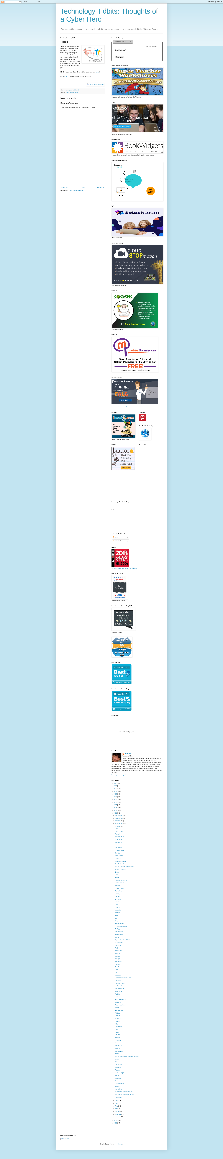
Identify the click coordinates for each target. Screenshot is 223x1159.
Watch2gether (119, 837)
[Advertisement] (82, 172)
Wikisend (118, 1002)
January (118, 1117)
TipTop (117, 1059)
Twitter (76, 92)
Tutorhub (118, 1078)
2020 (115, 789)
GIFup (117, 972)
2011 (115, 813)
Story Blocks (119, 856)
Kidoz (117, 1032)
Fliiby (116, 997)
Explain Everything (121, 880)
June (117, 1103)
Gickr (116, 875)
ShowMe (118, 885)
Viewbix (117, 1048)
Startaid (117, 896)
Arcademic (118, 967)
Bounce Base (119, 932)
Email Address (120, 50)
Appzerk (117, 834)
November (118, 818)
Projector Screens (117, 407)
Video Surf (118, 1026)
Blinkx (117, 877)
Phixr (116, 915)
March (117, 1111)
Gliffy (116, 970)
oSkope (117, 959)
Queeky (117, 894)
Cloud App (118, 1064)
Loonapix (118, 975)
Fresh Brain (118, 1097)
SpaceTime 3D (119, 989)
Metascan (118, 845)
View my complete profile (119, 775)
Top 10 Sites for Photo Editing (124, 866)
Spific (116, 1029)
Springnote (118, 961)
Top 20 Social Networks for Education (127, 1056)
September (119, 823)
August (117, 826)
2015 (115, 802)
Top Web (118, 853)
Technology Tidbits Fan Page (124, 1092)
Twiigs (117, 921)
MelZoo (117, 1035)
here (97, 72)
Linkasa (117, 1016)
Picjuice (117, 1021)
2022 (115, 783)
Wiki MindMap (119, 934)
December (118, 815)
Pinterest (118, 1086)
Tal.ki (116, 1062)
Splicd (117, 902)
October (118, 821)
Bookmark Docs (120, 983)
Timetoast (118, 1018)
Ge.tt (116, 829)
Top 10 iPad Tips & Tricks (123, 940)
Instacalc (118, 899)
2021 (115, 786)
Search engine (70, 92)
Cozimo (117, 956)
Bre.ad (117, 1075)
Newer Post (64, 187)
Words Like (118, 1089)
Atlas (116, 904)
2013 (115, 807)
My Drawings (119, 942)
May (116, 1106)
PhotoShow (118, 891)
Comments (117, 541)
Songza (117, 964)
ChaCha (117, 907)
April (116, 1109)
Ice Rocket (118, 986)
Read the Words (120, 1005)
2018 (115, 794)
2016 (115, 799)
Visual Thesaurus (120, 869)
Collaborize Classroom (122, 864)
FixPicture (118, 929)
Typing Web (118, 1046)
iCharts (117, 1024)
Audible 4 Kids (119, 1010)
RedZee (117, 994)
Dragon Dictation (120, 861)
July (116, 1100)
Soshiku (117, 1037)
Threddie (118, 1067)
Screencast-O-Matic (121, 926)
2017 (115, 797)
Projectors (129, 407)
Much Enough (119, 1073)
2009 (115, 1123)
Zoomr (117, 872)
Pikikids (117, 1013)
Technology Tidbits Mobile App (124, 1094)
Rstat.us (117, 1070)
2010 (115, 1120)
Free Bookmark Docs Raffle (123, 978)
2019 (115, 791)
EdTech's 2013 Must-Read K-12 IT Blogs (124, 568)
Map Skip (118, 953)
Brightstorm (118, 842)
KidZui (117, 1007)
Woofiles (117, 913)
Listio (116, 918)
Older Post (100, 187)
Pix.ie (116, 948)
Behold (117, 937)
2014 (115, 805)
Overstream (118, 980)
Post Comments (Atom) (76, 190)
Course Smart (119, 850)
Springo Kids (119, 1051)
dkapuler (128, 753)
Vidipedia (118, 910)
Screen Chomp (120, 883)
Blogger (120, 1144)
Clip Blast (118, 945)
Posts (116, 537)
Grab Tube (118, 839)
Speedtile (118, 1043)
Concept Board (120, 888)
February (118, 1114)
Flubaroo (118, 1040)
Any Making (118, 847)
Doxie (117, 1081)
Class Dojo (118, 858)
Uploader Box (119, 1083)
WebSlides (118, 951)
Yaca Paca (118, 991)
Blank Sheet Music (121, 999)
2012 (115, 810)
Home (83, 187)
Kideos (117, 1054)
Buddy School (119, 923)
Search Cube (119, 831)
